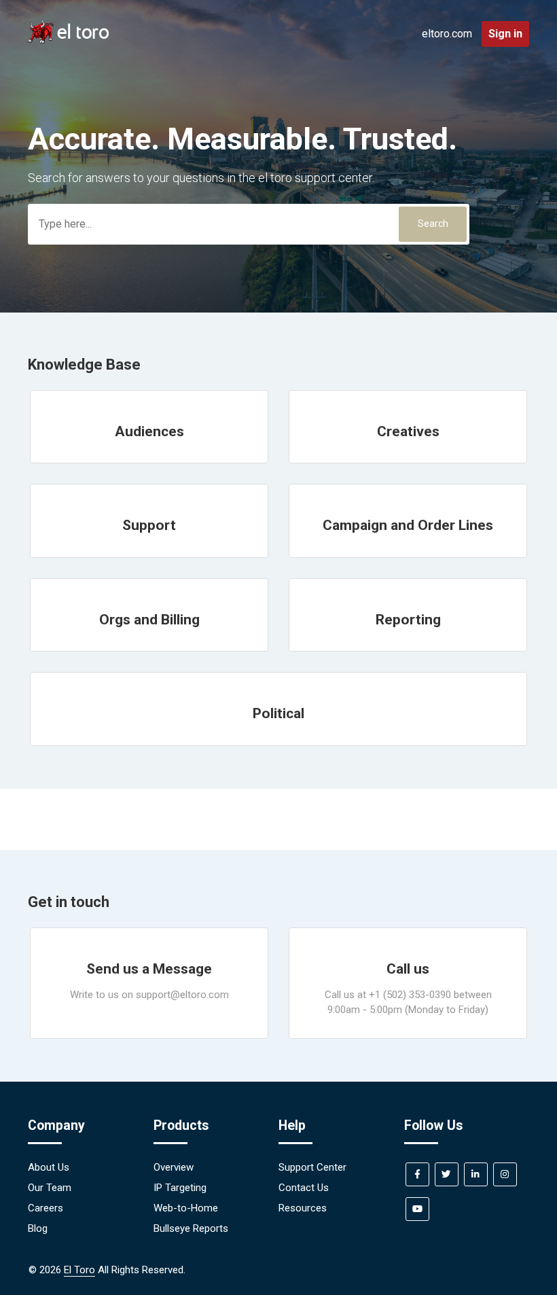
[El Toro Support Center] (68, 40)
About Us (48, 1167)
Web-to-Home (186, 1208)
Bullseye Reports (191, 1228)
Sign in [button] (505, 33)
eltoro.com (447, 33)
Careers (45, 1208)
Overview (174, 1167)
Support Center (312, 1167)
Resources (302, 1208)
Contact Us (303, 1188)
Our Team (49, 1188)
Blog (38, 1228)
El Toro (79, 1270)
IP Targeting (180, 1188)
